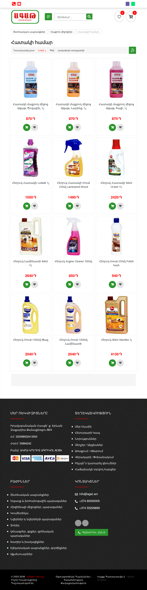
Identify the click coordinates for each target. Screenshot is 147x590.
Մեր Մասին (83, 426)
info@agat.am (88, 494)
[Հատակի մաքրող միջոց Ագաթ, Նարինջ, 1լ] (73, 79)
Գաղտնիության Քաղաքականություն (73, 581)
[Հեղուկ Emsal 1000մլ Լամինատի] (73, 314)
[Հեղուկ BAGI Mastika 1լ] (116, 314)
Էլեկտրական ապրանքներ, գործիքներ (38, 548)
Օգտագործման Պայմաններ (73, 576)
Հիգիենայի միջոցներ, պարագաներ (36, 507)
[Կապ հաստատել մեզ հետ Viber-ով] (127, 4)
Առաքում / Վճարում (89, 451)
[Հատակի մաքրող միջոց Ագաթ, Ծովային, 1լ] (30, 79)
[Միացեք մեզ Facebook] (78, 523)
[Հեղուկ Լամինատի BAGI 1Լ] (30, 236)
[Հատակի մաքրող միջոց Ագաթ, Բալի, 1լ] (116, 79)
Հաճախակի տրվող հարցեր (95, 469)
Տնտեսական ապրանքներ (29, 494)
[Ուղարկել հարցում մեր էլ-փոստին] (19, 4)
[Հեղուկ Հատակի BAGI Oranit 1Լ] (116, 157)
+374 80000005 (89, 501)
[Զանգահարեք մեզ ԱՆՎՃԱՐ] (14, 4)
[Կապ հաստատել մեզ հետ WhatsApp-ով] (133, 4)
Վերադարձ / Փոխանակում (94, 457)
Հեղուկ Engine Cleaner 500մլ (73, 261)
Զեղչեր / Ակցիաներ (89, 445)
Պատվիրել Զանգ (93, 532)
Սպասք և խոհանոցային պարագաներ (38, 501)
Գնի (52, 50)
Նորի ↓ (42, 50)
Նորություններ (85, 438)
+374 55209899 (89, 508)
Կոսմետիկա (19, 513)
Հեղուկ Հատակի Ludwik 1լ (30, 183)
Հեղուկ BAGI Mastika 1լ (116, 339)
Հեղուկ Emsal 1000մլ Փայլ (30, 339)
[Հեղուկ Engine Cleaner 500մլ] (73, 236)
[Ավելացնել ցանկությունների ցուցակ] (34, 127)
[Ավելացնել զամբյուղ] (26, 127)
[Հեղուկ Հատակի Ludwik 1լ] (30, 157)
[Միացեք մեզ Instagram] (85, 523)
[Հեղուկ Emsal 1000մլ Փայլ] (30, 314)
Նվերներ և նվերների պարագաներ (35, 519)
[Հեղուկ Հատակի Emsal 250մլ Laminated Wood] (73, 157)
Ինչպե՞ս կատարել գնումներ (95, 463)
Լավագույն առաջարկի (71, 50)
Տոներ (15, 525)
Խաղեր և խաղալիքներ (27, 542)
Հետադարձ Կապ (87, 432)
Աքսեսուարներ (21, 554)
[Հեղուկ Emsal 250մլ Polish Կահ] (116, 236)
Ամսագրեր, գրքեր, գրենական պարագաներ (32, 533)
